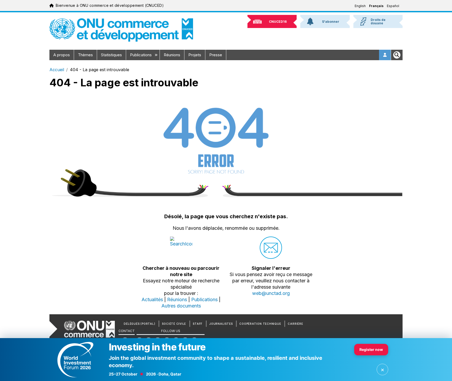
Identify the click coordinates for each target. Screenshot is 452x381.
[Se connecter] (385, 55)
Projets (194, 54)
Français (376, 6)
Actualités (152, 299)
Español (393, 6)
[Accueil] (121, 30)
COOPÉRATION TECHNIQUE (260, 323)
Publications (141, 54)
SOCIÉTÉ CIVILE (174, 323)
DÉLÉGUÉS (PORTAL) (139, 323)
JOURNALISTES (221, 323)
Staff (197, 323)
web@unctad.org (271, 293)
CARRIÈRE (295, 323)
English (360, 6)
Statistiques (111, 54)
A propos (61, 54)
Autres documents (181, 306)
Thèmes (85, 54)
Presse (215, 54)
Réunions (172, 54)
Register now (371, 349)
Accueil (56, 69)
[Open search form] (396, 55)
